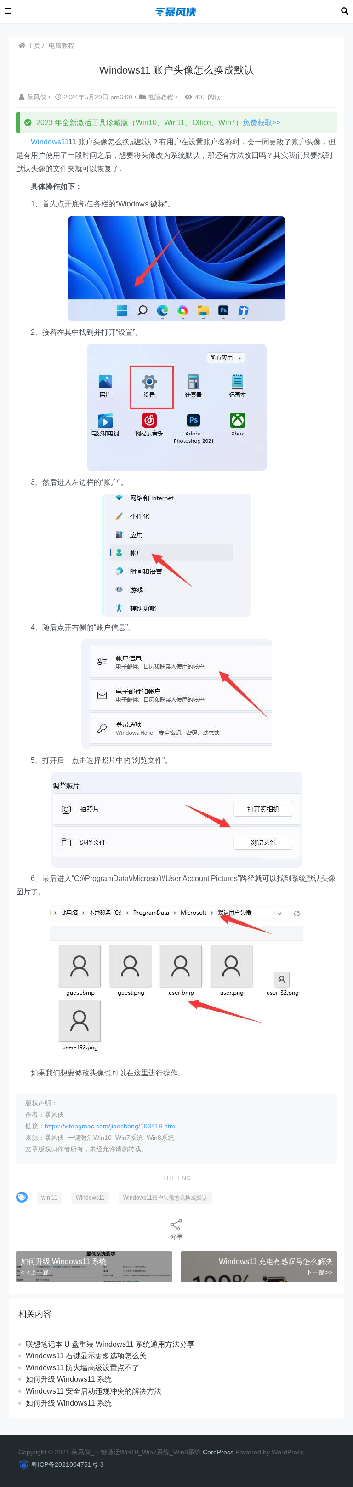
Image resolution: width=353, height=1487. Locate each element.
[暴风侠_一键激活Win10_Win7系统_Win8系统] (176, 11)
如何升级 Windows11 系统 (64, 1261)
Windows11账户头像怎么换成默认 (165, 1198)
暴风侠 (37, 97)
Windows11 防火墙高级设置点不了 (82, 1368)
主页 (33, 45)
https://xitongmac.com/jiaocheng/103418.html (110, 1126)
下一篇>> (319, 1272)
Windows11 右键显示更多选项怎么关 (86, 1356)
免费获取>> (261, 122)
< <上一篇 (35, 1272)
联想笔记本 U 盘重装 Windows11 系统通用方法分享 (110, 1344)
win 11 (49, 1198)
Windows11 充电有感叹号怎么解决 (275, 1261)
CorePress (218, 1452)
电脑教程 (61, 45)
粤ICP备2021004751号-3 (67, 1464)
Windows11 (49, 142)
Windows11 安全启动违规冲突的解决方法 (93, 1391)
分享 (176, 1236)
